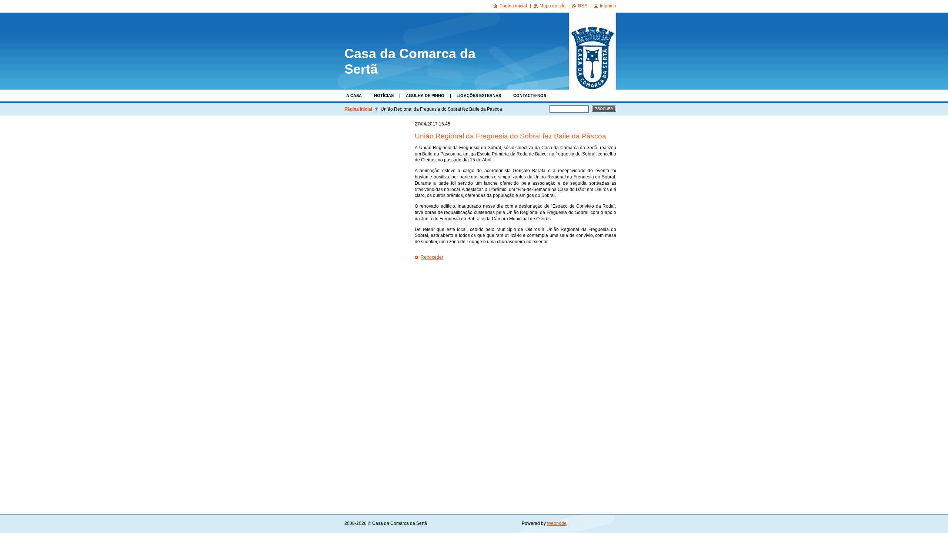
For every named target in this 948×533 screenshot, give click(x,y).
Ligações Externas (479, 95)
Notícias (384, 95)
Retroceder (432, 257)
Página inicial (358, 109)
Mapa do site (552, 6)
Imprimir (608, 6)
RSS (582, 6)
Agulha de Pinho (425, 95)
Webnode (557, 523)
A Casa (354, 95)
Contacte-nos (529, 95)
